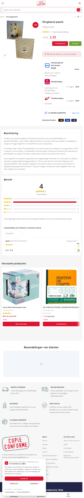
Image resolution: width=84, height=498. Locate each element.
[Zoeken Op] (78, 10)
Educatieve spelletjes (50, 469)
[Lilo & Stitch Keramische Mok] (21, 286)
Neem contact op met (71, 451)
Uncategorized (12, 17)
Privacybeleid (68, 462)
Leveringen (68, 458)
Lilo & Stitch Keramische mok (14, 307)
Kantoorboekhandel (49, 466)
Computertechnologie (50, 477)
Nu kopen (75, 43)
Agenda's (45, 484)
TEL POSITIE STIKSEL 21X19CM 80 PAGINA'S (61, 307)
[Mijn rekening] (79, 3)
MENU (44, 447)
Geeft (65, 454)
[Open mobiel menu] (3, 3)
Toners (44, 462)
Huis (2, 17)
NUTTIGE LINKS (69, 447)
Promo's (45, 481)
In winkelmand (60, 43)
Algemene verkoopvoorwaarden (71, 467)
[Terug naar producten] (78, 17)
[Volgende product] (81, 17)
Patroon (45, 454)
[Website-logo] (41, 3)
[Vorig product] (75, 17)
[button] (61, 324)
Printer (44, 451)
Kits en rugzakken (48, 473)
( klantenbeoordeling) (60, 32)
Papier (44, 458)
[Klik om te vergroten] (5, 55)
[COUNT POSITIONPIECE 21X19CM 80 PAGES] (61, 286)
